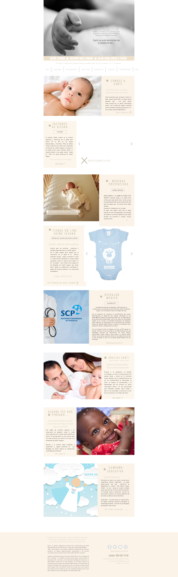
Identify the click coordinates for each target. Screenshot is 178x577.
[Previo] (46, 28)
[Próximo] (131, 28)
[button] (65, 238)
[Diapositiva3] (84, 53)
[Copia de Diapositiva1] (91, 53)
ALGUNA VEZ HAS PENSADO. (60, 413)
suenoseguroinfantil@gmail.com (118, 561)
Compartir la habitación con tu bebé (115, 208)
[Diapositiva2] (86, 53)
